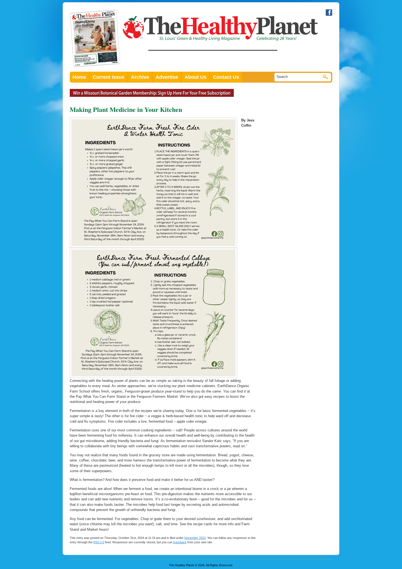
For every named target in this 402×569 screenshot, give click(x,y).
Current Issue (108, 77)
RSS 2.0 (98, 542)
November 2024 (195, 537)
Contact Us (226, 77)
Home (79, 77)
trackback (180, 542)
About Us (195, 77)
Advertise (167, 77)
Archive (140, 77)
